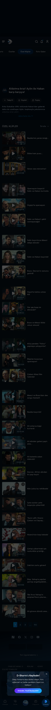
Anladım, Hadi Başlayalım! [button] (28, 691)
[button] (46, 674)
